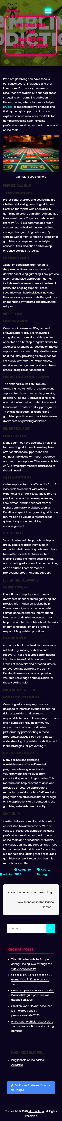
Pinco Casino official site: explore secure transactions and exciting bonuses (32, 1026)
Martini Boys (36, 1111)
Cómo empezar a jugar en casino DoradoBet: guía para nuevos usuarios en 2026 (32, 995)
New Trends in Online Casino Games (35, 904)
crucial (7, 107)
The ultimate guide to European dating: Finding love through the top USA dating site (31, 964)
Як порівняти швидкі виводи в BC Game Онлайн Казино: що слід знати (31, 979)
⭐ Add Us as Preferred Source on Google (30, 1087)
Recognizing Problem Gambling (31, 892)
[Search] (50, 928)
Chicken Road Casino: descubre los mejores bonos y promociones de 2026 (31, 1010)
